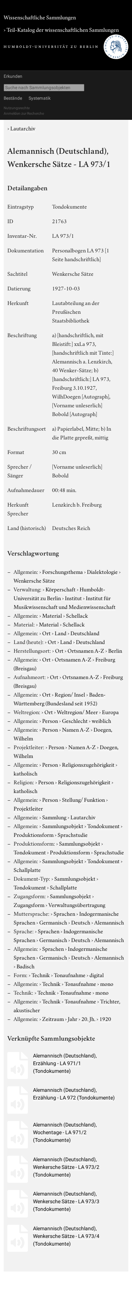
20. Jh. (88, 1018)
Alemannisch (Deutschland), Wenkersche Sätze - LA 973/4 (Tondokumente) (66, 1236)
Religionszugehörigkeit (88, 764)
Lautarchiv (22, 128)
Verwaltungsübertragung (76, 904)
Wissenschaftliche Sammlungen (40, 17)
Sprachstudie (73, 834)
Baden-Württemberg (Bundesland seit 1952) (60, 698)
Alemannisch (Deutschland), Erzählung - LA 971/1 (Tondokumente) (65, 1063)
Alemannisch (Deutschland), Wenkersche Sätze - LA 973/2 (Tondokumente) (66, 1167)
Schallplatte (27, 869)
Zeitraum (53, 1018)
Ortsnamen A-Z (85, 650)
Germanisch (53, 922)
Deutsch (80, 922)
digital (96, 975)
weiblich (101, 720)
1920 (105, 1018)
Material (52, 615)
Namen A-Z (75, 729)
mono (106, 983)
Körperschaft (60, 589)
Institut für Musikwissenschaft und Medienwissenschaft (64, 602)
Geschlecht (75, 720)
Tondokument (103, 825)
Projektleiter (28, 808)
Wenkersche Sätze (34, 580)
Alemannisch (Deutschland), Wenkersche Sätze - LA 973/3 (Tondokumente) (66, 1201)
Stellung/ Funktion (83, 799)
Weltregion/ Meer (77, 712)
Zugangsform (29, 904)
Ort (46, 633)
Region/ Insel (70, 694)
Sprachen (64, 913)
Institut (73, 598)
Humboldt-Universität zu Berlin (59, 593)
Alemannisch (109, 922)
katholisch (25, 773)
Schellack (77, 615)
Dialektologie (102, 571)
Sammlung (54, 817)
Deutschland (84, 633)
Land (60, 633)
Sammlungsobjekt (62, 825)
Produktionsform (34, 834)
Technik (41, 975)
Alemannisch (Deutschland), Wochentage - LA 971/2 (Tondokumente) (65, 1132)
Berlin (115, 650)
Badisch (25, 966)
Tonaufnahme (69, 975)
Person (50, 720)
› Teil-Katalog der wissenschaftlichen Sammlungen (61, 29)
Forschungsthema (62, 571)
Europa (110, 712)
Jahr (72, 1018)
